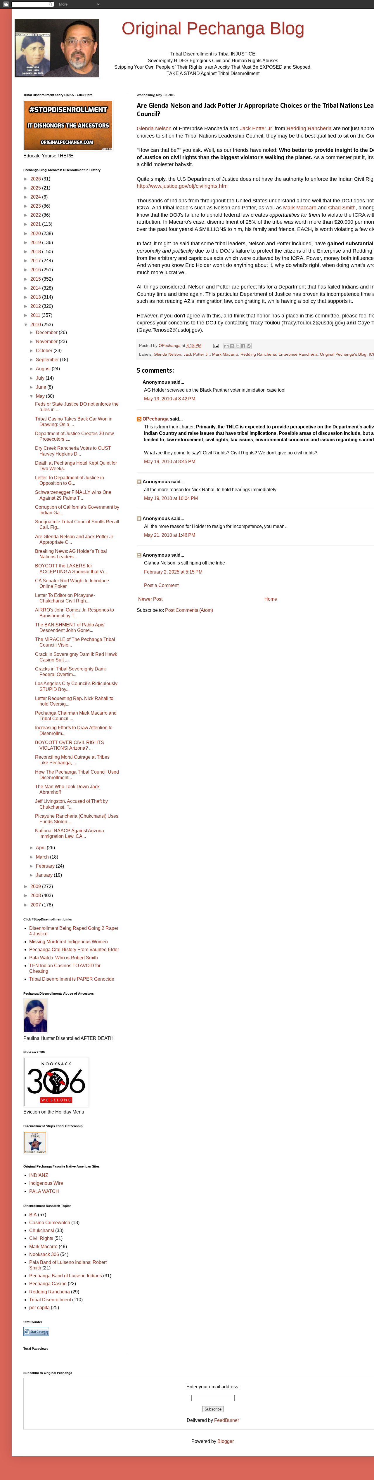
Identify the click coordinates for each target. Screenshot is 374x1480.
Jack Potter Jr (256, 128)
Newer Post (150, 599)
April (41, 847)
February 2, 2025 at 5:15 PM (173, 571)
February (46, 866)
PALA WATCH (44, 1191)
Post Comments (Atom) (189, 610)
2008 (36, 895)
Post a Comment (161, 585)
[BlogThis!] (232, 346)
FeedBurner (226, 1420)
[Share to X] (237, 346)
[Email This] (226, 346)
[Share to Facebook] (243, 346)
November (47, 341)
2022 (36, 215)
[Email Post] (215, 345)
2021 (36, 224)
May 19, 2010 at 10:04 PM (171, 498)
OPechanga (156, 418)
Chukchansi (41, 1230)
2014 (36, 288)
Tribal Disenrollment (50, 1299)
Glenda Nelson (155, 128)
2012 (36, 306)
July (41, 378)
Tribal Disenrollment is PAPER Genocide (71, 979)
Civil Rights (41, 1238)
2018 (36, 251)
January (45, 875)
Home (270, 599)
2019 (36, 242)
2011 (35, 315)
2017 (36, 260)
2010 (36, 324)
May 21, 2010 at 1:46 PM (169, 535)
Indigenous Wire (46, 1183)
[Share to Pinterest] (249, 346)
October (44, 350)
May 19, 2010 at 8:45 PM (169, 461)
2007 (36, 904)
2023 (36, 206)
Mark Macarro (43, 1246)
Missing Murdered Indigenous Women (68, 941)
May (41, 396)
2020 (36, 233)
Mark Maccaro (300, 208)
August (44, 368)
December (47, 332)
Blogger (225, 1441)
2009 (36, 886)
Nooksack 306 (44, 1254)
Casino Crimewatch (49, 1222)
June (41, 387)
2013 (36, 297)
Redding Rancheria (309, 128)
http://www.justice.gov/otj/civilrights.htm (182, 186)
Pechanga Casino (48, 1283)
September (48, 359)
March (43, 856)
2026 (36, 178)
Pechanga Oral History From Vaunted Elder (74, 949)
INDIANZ (38, 1175)
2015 (36, 279)
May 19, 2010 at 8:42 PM (169, 398)
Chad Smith (342, 208)
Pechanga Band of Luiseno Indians (65, 1275)
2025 (36, 187)
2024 (36, 196)
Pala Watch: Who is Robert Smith (63, 957)
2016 (36, 269)
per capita (39, 1307)
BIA (33, 1214)
